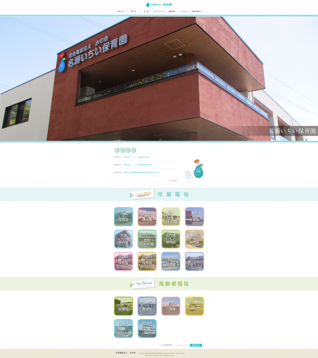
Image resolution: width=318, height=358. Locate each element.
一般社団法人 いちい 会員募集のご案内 (136, 157)
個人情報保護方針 (167, 345)
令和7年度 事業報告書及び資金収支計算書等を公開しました (141, 172)
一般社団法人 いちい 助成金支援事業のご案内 (138, 164)
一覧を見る (174, 180)
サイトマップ (181, 345)
